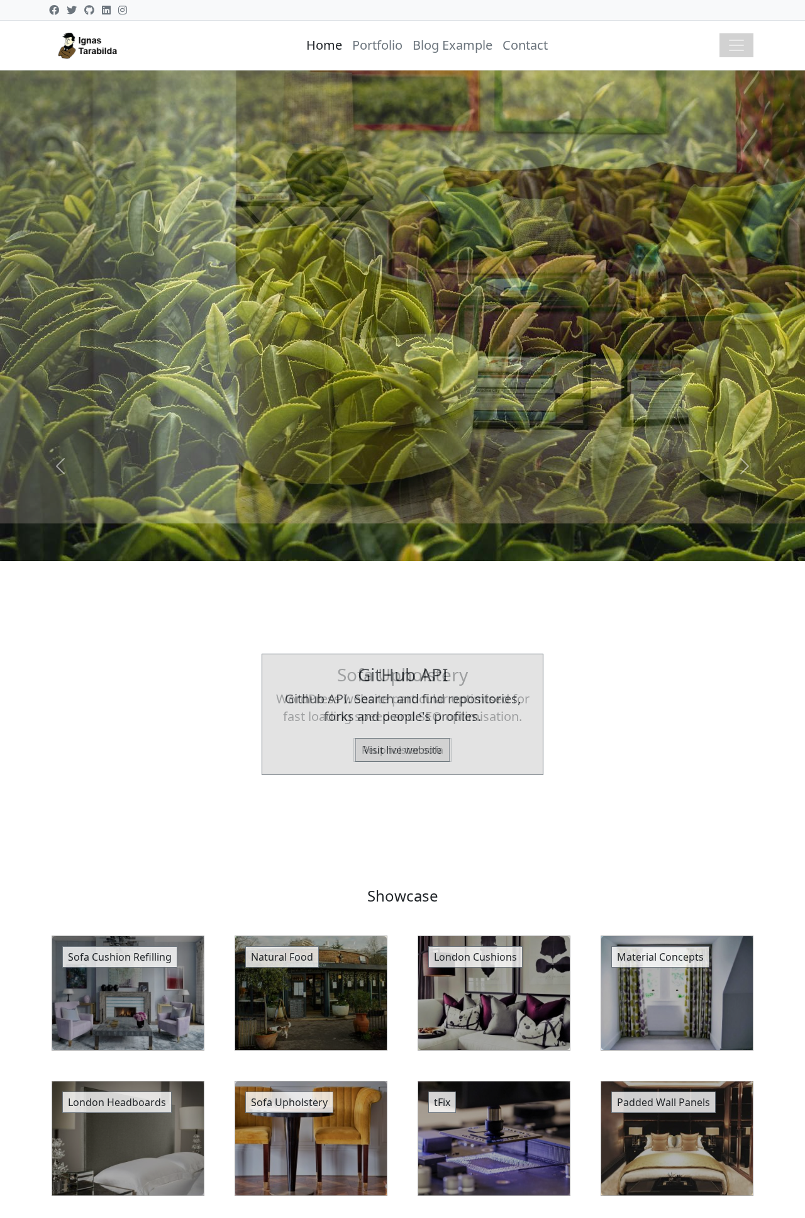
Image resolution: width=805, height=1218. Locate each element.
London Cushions (475, 957)
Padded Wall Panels (663, 1102)
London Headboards (117, 1102)
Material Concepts (660, 957)
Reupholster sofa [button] (402, 750)
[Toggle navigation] (736, 45)
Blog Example (452, 44)
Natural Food (282, 957)
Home (324, 44)
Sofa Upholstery (289, 1102)
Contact (525, 44)
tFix (442, 1102)
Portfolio (377, 44)
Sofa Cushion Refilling (120, 957)
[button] (60, 466)
